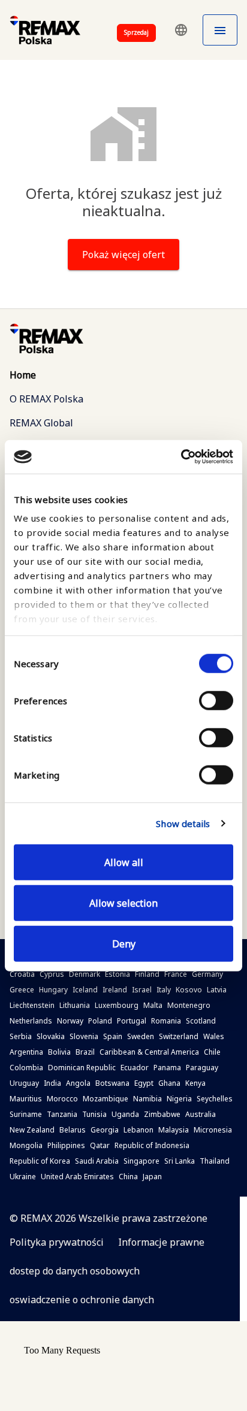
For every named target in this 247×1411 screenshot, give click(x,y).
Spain (112, 1036)
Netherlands (31, 1021)
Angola (78, 1083)
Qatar (100, 1145)
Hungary (53, 990)
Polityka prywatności (57, 1242)
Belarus (72, 1130)
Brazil (85, 1052)
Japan (152, 1176)
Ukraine (23, 1176)
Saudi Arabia (97, 1161)
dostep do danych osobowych (75, 1270)
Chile (212, 1052)
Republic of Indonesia (152, 1145)
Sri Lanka (179, 1161)
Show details (183, 823)
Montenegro (188, 1005)
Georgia (105, 1130)
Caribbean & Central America (149, 1052)
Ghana (169, 1083)
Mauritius (26, 1099)
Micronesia (213, 1130)
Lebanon (138, 1130)
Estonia (117, 974)
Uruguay (24, 1083)
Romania (166, 1021)
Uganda (125, 1114)
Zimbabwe (162, 1114)
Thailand (215, 1161)
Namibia (147, 1099)
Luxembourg (116, 1005)
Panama (167, 1067)
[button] (181, 30)
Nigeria (179, 1099)
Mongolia (26, 1145)
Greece (22, 990)
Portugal (131, 1021)
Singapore (141, 1161)
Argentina (26, 1052)
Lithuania (74, 1005)
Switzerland (178, 1036)
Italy (163, 990)
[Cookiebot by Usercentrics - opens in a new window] (180, 457)
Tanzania (62, 1114)
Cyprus (52, 974)
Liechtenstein (32, 1005)
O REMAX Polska (46, 398)
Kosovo (189, 990)
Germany (207, 974)
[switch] (216, 700)
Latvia (217, 990)
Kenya (195, 1083)
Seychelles (215, 1099)
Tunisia (94, 1114)
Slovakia (51, 1036)
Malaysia (173, 1130)
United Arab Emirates (77, 1176)
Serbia (21, 1036)
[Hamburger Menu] (220, 30)
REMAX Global (41, 422)
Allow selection (123, 902)
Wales (213, 1036)
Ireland (115, 990)
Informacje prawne (161, 1242)
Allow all (123, 861)
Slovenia (84, 1036)
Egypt (143, 1083)
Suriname (26, 1114)
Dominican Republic (82, 1067)
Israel (142, 990)
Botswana (112, 1083)
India (52, 1083)
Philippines (66, 1145)
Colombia (26, 1067)
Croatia (22, 974)
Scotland (201, 1021)
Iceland (85, 990)
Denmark (84, 974)
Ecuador (135, 1067)
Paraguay (202, 1067)
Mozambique (105, 1099)
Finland (147, 974)
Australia (200, 1114)
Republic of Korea (40, 1161)
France (175, 974)
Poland (100, 1021)
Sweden (140, 1036)
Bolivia (59, 1052)
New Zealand (32, 1130)
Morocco (62, 1099)
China (128, 1176)
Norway (70, 1021)
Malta (152, 1005)
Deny (123, 943)
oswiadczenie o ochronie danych (82, 1299)
